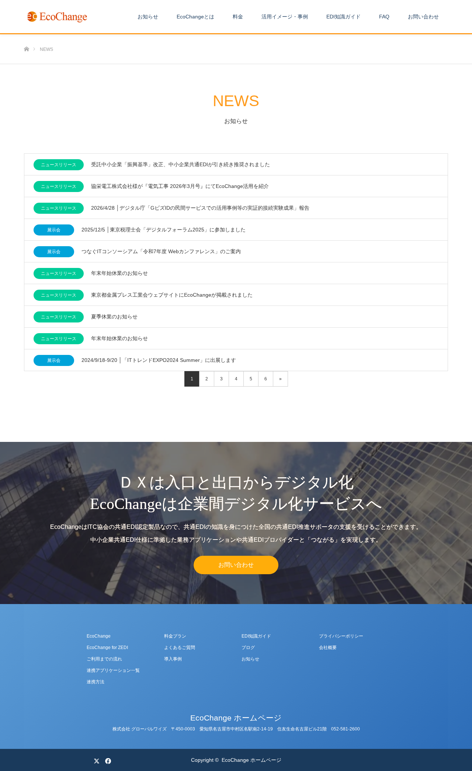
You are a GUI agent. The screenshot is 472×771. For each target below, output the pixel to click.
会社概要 (328, 647)
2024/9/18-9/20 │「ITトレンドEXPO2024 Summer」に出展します (158, 360)
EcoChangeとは (195, 17)
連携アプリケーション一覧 (113, 670)
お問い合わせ (423, 17)
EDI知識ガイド (343, 17)
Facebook (106, 759)
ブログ (248, 647)
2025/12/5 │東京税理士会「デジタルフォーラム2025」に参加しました (163, 230)
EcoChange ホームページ (236, 718)
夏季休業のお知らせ (114, 317)
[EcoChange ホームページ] (57, 16)
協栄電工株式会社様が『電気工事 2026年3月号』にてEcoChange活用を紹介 (180, 186)
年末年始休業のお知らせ (119, 273)
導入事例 (173, 659)
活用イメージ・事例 (284, 17)
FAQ (384, 17)
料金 (238, 17)
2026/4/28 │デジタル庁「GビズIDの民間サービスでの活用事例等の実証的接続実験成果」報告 (200, 208)
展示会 (53, 230)
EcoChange (99, 636)
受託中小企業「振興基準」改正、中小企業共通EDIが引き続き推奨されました (180, 164)
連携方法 (95, 681)
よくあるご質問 (179, 647)
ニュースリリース (58, 164)
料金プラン (175, 636)
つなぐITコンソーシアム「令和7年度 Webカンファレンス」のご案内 (161, 251)
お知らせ (148, 17)
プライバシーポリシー (341, 636)
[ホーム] (26, 37)
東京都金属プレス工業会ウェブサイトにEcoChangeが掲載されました (172, 295)
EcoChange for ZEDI (107, 647)
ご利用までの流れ (104, 659)
